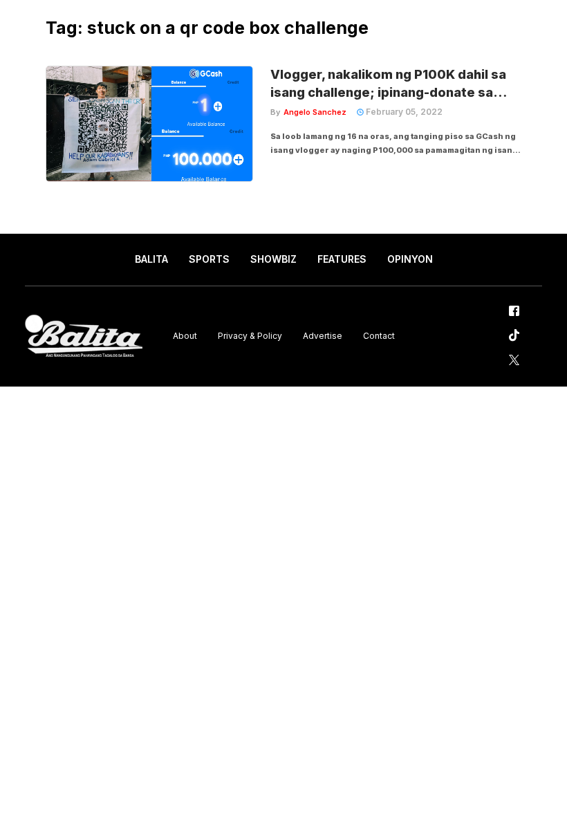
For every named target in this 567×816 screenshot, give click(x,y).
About (185, 336)
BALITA (151, 259)
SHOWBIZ (273, 259)
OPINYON (410, 259)
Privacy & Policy (250, 336)
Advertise (322, 336)
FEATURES (341, 259)
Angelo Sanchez (315, 112)
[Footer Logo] (83, 336)
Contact (379, 336)
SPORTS (209, 259)
